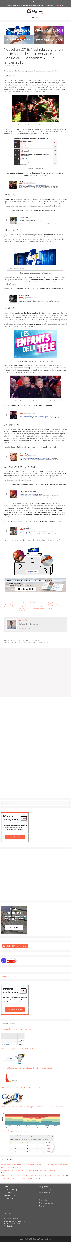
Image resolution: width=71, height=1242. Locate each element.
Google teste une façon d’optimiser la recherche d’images (22, 640)
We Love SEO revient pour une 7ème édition (18, 1178)
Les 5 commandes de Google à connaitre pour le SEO (21, 1087)
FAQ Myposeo (9, 1198)
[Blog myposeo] (35, 11)
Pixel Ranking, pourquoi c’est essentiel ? (16, 1131)
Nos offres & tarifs (46, 1203)
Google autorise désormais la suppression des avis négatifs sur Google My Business (29, 642)
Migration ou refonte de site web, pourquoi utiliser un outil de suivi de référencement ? (34, 1107)
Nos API (42, 1206)
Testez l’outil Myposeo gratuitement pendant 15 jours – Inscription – (25, 5)
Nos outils (43, 1200)
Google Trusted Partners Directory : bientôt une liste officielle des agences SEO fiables (55, 605)
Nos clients (8, 1192)
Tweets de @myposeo (9, 976)
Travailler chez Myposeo (13, 1189)
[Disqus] (35, 724)
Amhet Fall (23, 620)
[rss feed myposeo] (14, 948)
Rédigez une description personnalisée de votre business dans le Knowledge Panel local (39, 605)
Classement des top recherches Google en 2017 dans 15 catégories (10, 605)
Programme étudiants (47, 1186)
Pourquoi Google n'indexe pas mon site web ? (18, 1048)
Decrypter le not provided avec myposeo (16, 1029)
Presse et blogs (9, 1195)
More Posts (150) (26, 628)
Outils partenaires (46, 1189)
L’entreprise (8, 1186)
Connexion (50, 5)
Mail (19, 628)
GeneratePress (38, 1239)
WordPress (47, 1239)
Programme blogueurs (47, 1192)
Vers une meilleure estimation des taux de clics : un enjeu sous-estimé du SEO (31, 1175)
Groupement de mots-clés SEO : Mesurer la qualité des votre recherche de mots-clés (33, 1170)
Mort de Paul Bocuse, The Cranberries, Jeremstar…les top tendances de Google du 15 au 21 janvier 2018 (25, 606)
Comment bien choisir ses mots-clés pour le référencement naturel (26, 1068)
